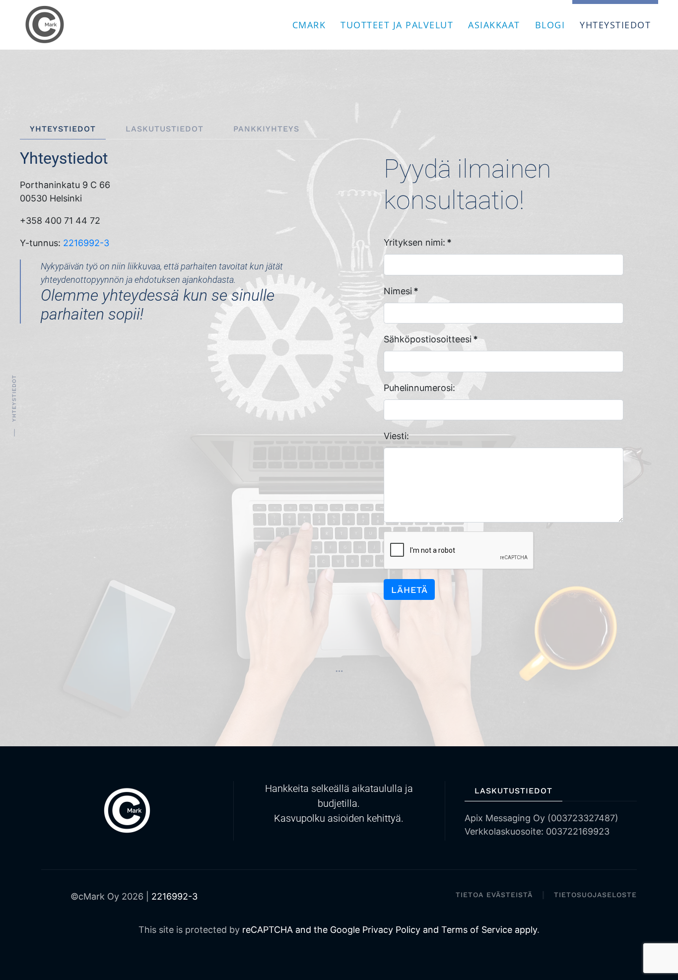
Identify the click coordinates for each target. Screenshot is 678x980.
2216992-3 (86, 243)
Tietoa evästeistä (494, 895)
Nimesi (401, 291)
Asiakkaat (494, 25)
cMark (309, 25)
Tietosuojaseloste (595, 895)
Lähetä (409, 590)
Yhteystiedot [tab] (63, 128)
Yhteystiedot (615, 25)
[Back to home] (46, 25)
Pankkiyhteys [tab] (266, 128)
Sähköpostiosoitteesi (431, 339)
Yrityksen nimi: (418, 242)
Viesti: (396, 436)
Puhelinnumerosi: (419, 388)
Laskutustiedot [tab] (164, 128)
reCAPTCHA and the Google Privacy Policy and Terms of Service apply (389, 929)
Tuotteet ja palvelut (396, 25)
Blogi (550, 25)
